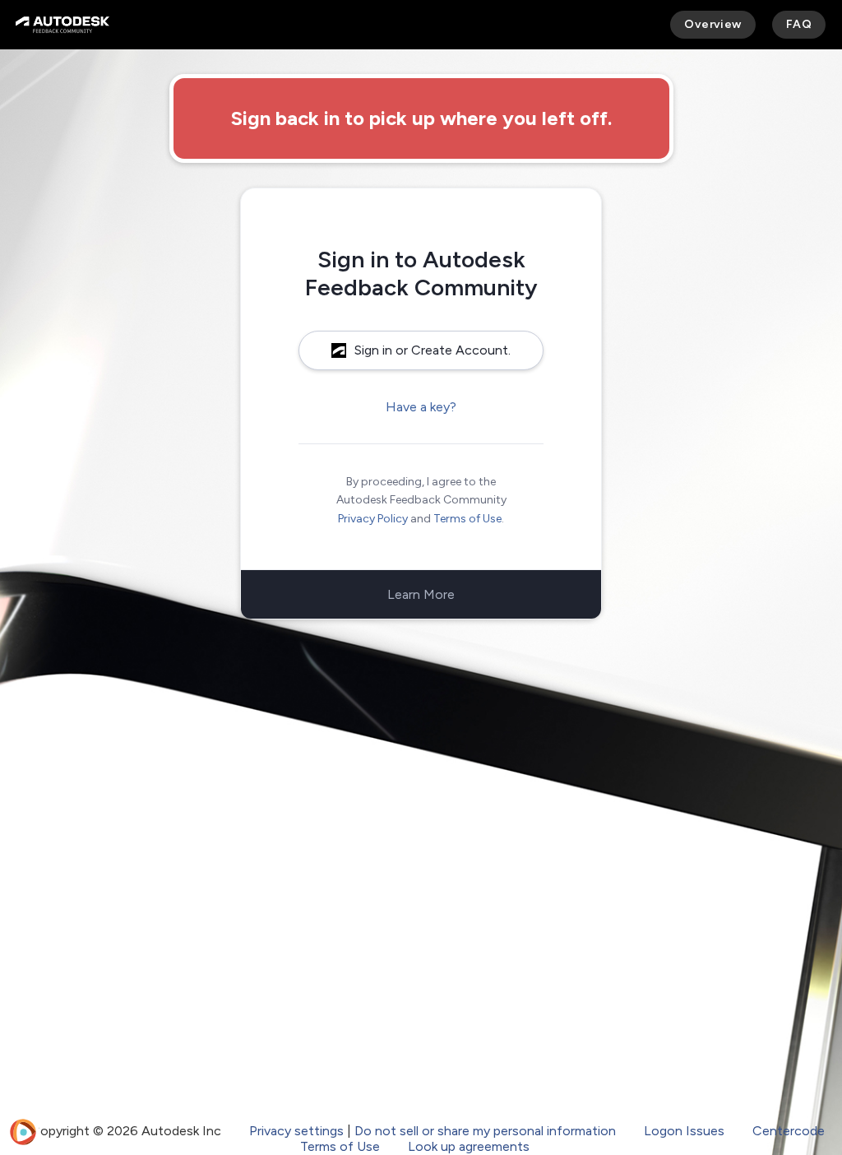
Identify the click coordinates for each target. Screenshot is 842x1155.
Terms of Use (467, 519)
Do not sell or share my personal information (485, 1131)
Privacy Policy (373, 519)
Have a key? (421, 407)
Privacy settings (296, 1131)
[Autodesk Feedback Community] (62, 24)
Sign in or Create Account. (432, 350)
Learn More (421, 594)
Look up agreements (469, 1146)
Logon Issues (684, 1131)
